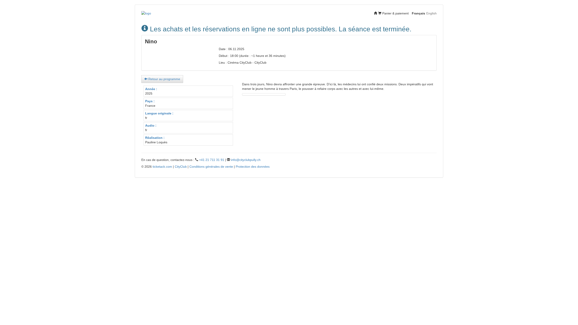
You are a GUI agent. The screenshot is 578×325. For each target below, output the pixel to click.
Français (418, 13)
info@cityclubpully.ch (246, 160)
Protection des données (253, 166)
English (431, 13)
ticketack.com (162, 166)
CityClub (181, 166)
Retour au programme (163, 79)
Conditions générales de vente (211, 166)
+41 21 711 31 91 (211, 160)
